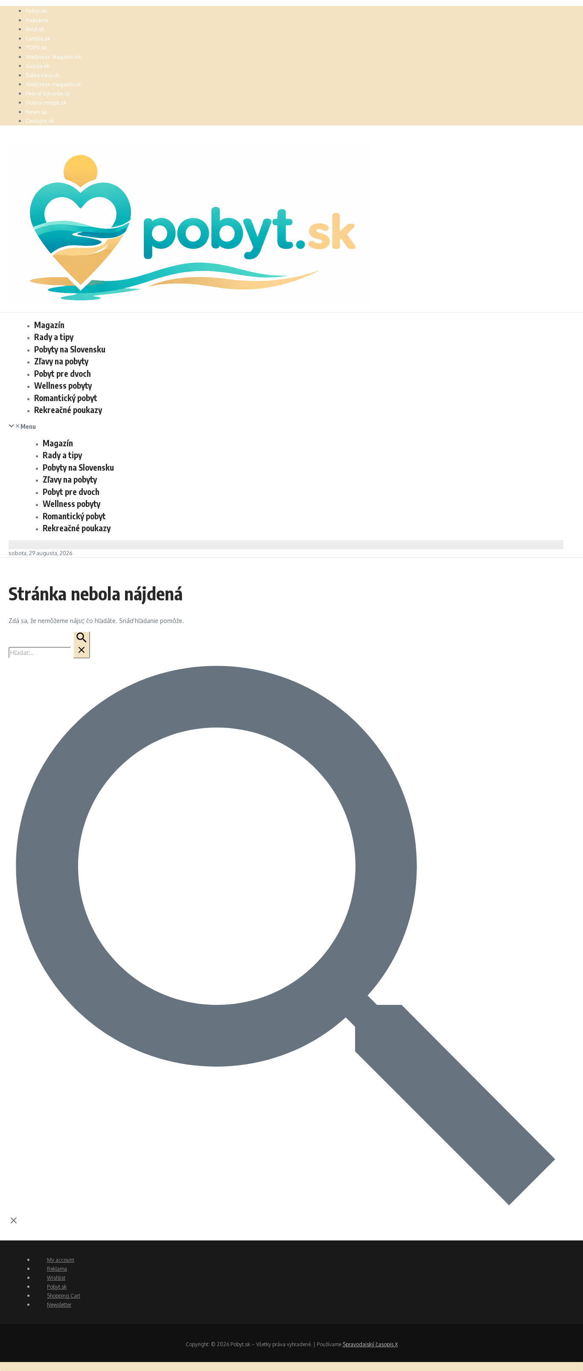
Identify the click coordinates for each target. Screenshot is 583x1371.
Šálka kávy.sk (42, 75)
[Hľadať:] (49, 652)
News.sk (36, 111)
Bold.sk (35, 29)
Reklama (37, 20)
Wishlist (56, 1278)
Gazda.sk (38, 65)
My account (60, 1260)
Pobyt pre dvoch (62, 373)
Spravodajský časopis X (370, 1344)
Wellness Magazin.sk (53, 56)
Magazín (49, 325)
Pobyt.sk (36, 10)
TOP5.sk (36, 47)
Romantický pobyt (65, 398)
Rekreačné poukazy (68, 410)
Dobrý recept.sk (46, 102)
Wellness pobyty (63, 385)
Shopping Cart (63, 1295)
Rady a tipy (53, 337)
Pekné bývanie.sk (48, 93)
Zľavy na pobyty (61, 361)
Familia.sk (38, 38)
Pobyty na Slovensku (69, 349)
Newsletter (59, 1304)
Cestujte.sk (40, 120)
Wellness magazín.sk (53, 84)
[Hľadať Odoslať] (81, 644)
